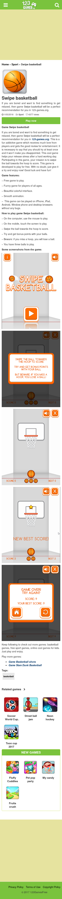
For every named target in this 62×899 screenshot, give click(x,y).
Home (5, 64)
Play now (31, 120)
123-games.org (40, 139)
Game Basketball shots (22, 661)
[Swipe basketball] (15, 81)
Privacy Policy (15, 887)
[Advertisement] (31, 851)
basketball (8, 676)
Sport (15, 64)
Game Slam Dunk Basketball (25, 665)
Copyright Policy (51, 887)
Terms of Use (33, 887)
